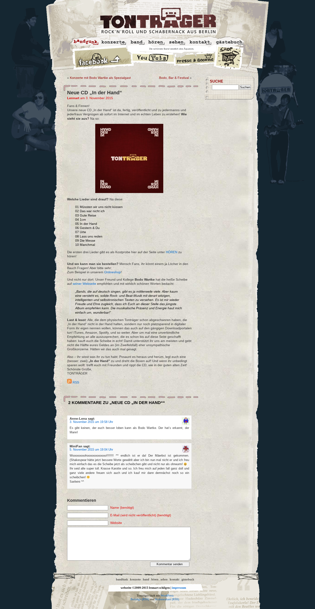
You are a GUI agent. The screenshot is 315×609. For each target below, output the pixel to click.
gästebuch (187, 579)
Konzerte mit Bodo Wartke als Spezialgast (100, 78)
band (146, 579)
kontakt (174, 579)
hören (154, 579)
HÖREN (171, 252)
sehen (164, 579)
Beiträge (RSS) (140, 599)
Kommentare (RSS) (167, 599)
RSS (75, 382)
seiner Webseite (84, 283)
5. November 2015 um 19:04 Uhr (91, 449)
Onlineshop (112, 272)
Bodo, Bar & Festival (174, 78)
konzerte (135, 579)
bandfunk (122, 579)
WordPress (167, 595)
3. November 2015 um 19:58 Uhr (91, 422)
